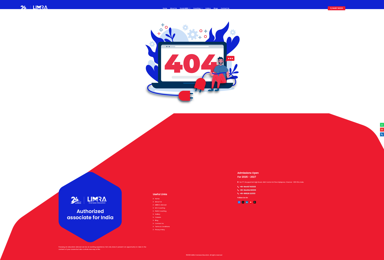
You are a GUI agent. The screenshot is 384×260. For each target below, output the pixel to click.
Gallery (208, 8)
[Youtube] (251, 202)
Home (165, 8)
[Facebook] (239, 202)
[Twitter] (243, 202)
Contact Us (225, 8)
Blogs (216, 8)
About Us (173, 8)
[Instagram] (255, 202)
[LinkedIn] (247, 202)
